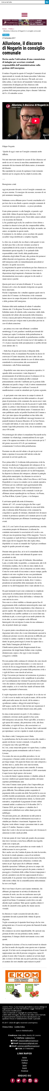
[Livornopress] (19, 8)
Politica (11, 29)
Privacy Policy (7, 1027)
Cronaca (24, 1060)
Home (4, 29)
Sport (24, 1065)
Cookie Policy (19, 1027)
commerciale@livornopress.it (28, 1046)
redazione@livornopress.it (28, 1041)
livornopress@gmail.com (28, 1043)
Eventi (24, 1068)
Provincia (24, 1071)
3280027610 (30, 1038)
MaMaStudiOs (27, 1030)
